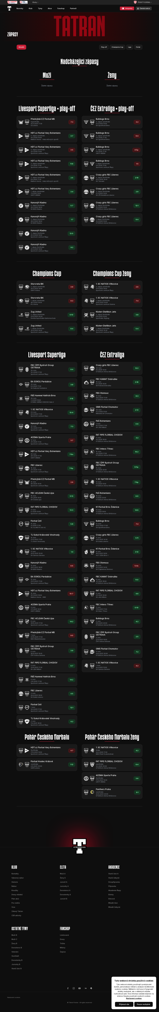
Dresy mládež (17, 895)
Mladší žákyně (114, 907)
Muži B (14, 935)
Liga (129, 47)
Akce (50, 8)
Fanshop (60, 8)
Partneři (73, 8)
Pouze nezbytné (143, 1004)
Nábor (14, 886)
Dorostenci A (65, 890)
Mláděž (21, 47)
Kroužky (15, 890)
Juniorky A (64, 886)
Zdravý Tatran (17, 911)
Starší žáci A (113, 874)
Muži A (62, 874)
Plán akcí (15, 899)
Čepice (63, 952)
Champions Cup (117, 47)
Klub (30, 8)
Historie (15, 882)
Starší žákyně (113, 878)
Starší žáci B (17, 968)
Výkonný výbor (18, 878)
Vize (13, 907)
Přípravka (112, 886)
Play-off (104, 47)
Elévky (111, 895)
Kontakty (15, 874)
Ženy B (14, 943)
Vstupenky (128, 8)
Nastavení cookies (134, 998)
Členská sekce (145, 8)
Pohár (138, 47)
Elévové (111, 899)
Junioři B (63, 899)
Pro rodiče (16, 903)
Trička (62, 943)
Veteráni (15, 952)
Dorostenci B (17, 948)
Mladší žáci (113, 903)
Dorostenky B (17, 960)
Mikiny (62, 948)
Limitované (64, 935)
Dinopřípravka (114, 882)
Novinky (20, 8)
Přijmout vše (124, 1004)
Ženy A (63, 878)
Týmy (40, 8)
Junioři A (63, 882)
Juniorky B (16, 964)
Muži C (14, 939)
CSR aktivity (16, 915)
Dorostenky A (65, 895)
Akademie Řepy (114, 890)
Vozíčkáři (15, 956)
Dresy (62, 939)
